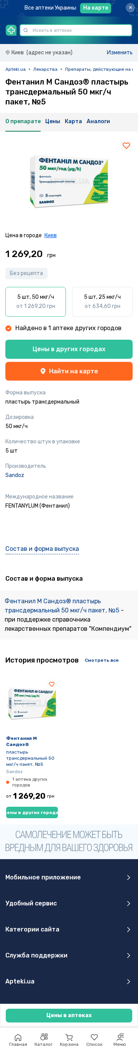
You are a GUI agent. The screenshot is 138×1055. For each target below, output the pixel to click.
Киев (50, 235)
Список (94, 1044)
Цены (52, 121)
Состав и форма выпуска (42, 548)
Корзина (69, 1044)
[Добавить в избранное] (126, 145)
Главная (18, 1044)
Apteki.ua (15, 69)
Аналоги (98, 121)
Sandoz (14, 475)
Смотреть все (102, 660)
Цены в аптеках (69, 1015)
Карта (73, 121)
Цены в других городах (69, 349)
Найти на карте (73, 371)
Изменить (120, 52)
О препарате (23, 121)
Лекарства (45, 69)
